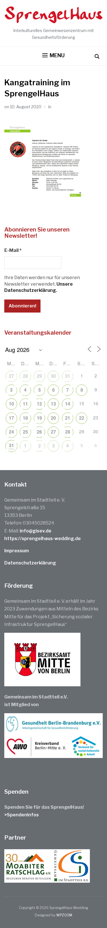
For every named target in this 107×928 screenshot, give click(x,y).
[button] (53, 55)
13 (53, 403)
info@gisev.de (35, 531)
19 (39, 418)
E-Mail (12, 250)
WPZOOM (64, 915)
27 (11, 376)
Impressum (16, 550)
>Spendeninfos (21, 814)
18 (25, 418)
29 (39, 376)
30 (53, 376)
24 (11, 431)
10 (11, 403)
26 (39, 431)
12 (39, 403)
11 (25, 403)
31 (67, 376)
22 (81, 418)
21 (67, 418)
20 (53, 418)
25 (25, 431)
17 (11, 418)
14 (67, 403)
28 (25, 376)
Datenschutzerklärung (30, 563)
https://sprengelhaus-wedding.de (42, 538)
